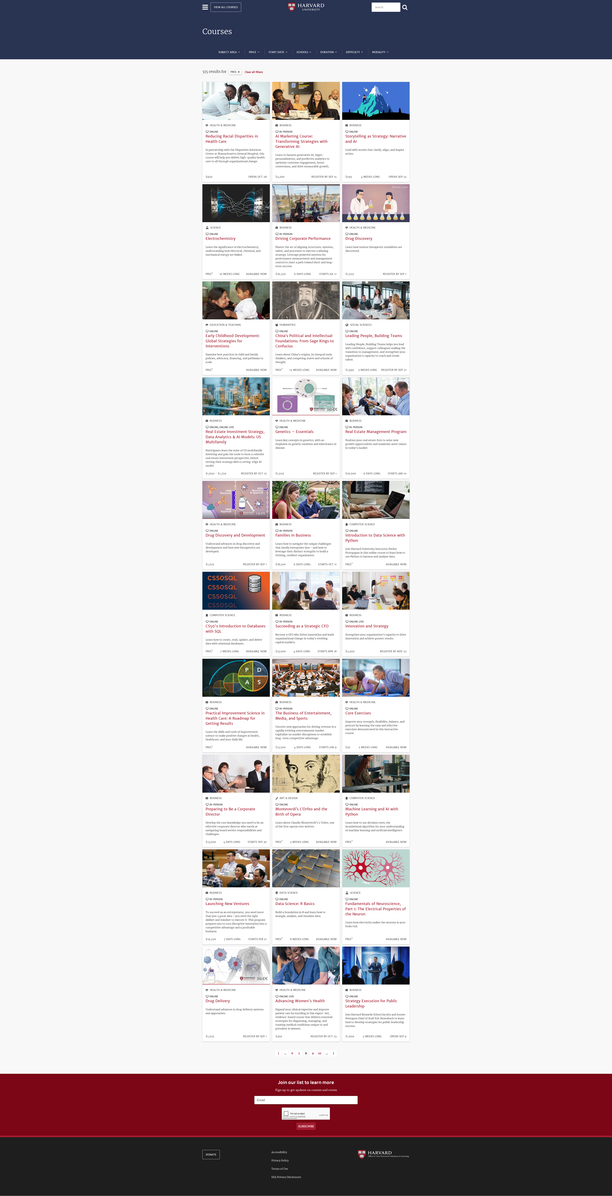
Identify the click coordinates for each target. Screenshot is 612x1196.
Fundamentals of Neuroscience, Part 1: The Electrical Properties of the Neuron (375, 908)
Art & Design (289, 798)
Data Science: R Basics (295, 903)
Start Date (276, 52)
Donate (211, 1154)
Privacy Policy (280, 1160)
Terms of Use (279, 1168)
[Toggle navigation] (205, 7)
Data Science (289, 892)
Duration (327, 52)
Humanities (287, 324)
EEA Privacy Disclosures (286, 1177)
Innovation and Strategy (366, 626)
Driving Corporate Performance (303, 238)
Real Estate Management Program (375, 431)
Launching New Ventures (227, 903)
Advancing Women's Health (300, 1001)
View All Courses (226, 7)
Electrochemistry (221, 238)
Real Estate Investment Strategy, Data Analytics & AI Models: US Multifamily (235, 436)
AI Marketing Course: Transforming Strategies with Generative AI (301, 141)
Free (233, 71)
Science (215, 227)
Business (285, 125)
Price (252, 52)
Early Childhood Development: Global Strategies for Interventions (233, 340)
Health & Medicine (223, 125)
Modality (378, 52)
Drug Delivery (218, 1001)
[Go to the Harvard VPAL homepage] (383, 1154)
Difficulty (353, 52)
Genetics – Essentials (294, 431)
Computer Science (362, 524)
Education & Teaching (225, 324)
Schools (302, 52)
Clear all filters (254, 72)
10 (320, 1053)
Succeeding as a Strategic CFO (302, 626)
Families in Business (293, 535)
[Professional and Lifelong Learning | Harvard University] (306, 6)
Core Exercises (358, 713)
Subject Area (228, 52)
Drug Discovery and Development (235, 535)
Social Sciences (361, 324)
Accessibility (279, 1152)
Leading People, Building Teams (373, 335)
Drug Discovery (358, 238)
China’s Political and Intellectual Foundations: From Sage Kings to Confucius (304, 340)
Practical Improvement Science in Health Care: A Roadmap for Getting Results (235, 718)
